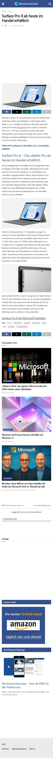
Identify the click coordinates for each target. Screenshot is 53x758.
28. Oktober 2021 (17, 25)
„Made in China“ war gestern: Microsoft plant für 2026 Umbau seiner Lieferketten (24, 388)
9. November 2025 (8, 441)
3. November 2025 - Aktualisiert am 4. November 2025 (19, 490)
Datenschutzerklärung (19, 749)
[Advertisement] (26, 54)
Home (4, 11)
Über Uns (32, 749)
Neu (44, 323)
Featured (7, 478)
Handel (27, 323)
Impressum (5, 749)
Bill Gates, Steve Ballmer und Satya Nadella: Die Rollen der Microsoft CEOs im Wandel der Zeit (23, 485)
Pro (4, 326)
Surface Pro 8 (22, 326)
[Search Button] (50, 3)
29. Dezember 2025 (8, 393)
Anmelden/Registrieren (42, 505)
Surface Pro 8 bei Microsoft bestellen (24, 318)
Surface (10, 11)
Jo (6, 25)
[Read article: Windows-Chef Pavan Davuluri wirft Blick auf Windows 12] (26, 414)
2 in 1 (9, 323)
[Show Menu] (3, 3)
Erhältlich (17, 323)
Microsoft (21, 127)
